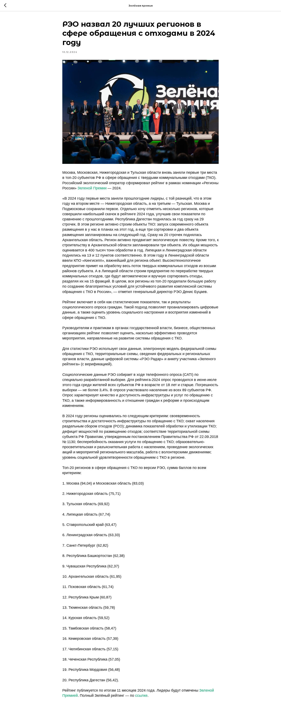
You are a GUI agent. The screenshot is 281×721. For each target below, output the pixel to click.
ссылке (141, 695)
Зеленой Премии (92, 188)
